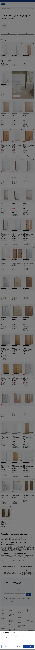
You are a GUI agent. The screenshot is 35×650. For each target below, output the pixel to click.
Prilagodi (6, 646)
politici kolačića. (9, 642)
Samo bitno (18, 646)
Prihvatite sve (28, 646)
